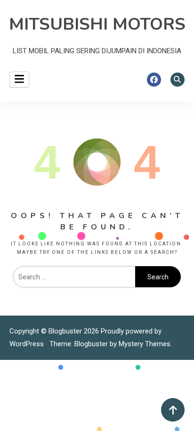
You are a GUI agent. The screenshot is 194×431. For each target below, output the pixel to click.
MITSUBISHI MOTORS (97, 24)
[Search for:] (74, 277)
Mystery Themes (144, 344)
